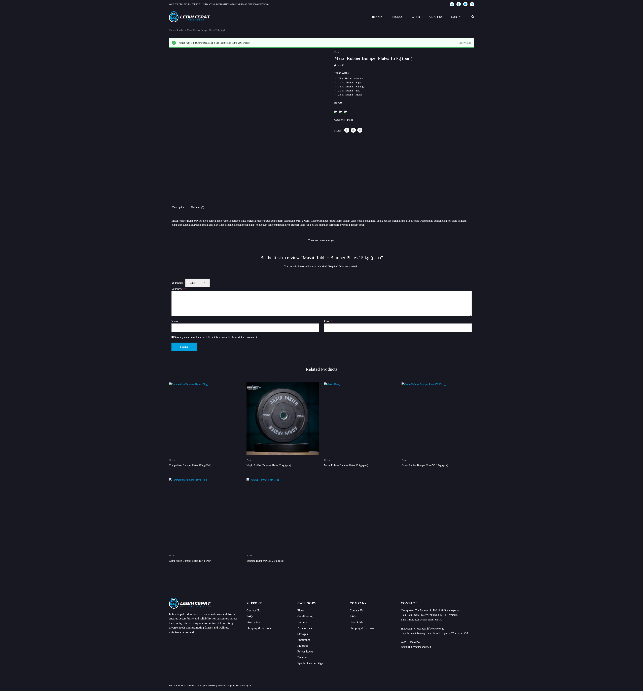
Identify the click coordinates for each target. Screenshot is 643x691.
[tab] (178, 207)
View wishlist (465, 43)
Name (175, 321)
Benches (302, 657)
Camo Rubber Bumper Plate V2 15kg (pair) (425, 465)
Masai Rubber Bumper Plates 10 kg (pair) (346, 465)
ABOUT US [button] (436, 16)
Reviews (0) (197, 207)
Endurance (303, 639)
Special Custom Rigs (310, 663)
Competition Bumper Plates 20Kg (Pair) (190, 465)
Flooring (302, 645)
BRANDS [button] (377, 16)
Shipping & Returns (258, 628)
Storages (302, 634)
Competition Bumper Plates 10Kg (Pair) (190, 560)
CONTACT (457, 16)
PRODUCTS (399, 16)
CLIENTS (417, 16)
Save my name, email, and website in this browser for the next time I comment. (216, 337)
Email (328, 321)
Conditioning (305, 616)
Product (181, 30)
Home (172, 30)
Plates (337, 52)
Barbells (302, 622)
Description (178, 207)
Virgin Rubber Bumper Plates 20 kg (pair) (268, 465)
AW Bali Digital (243, 685)
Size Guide (253, 622)
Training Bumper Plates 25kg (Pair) (265, 560)
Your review (179, 288)
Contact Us (253, 610)
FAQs (250, 616)
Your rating (178, 282)
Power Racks (305, 651)
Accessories (304, 628)
